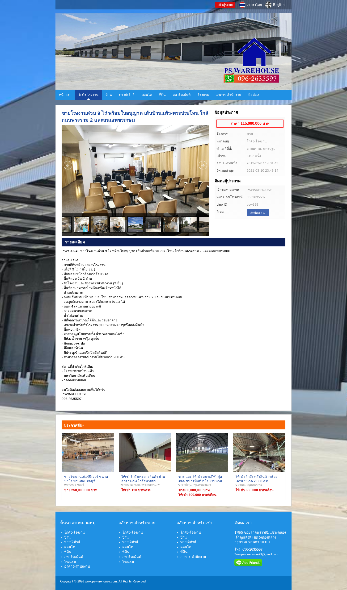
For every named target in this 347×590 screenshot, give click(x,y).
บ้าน (109, 94)
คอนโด (147, 94)
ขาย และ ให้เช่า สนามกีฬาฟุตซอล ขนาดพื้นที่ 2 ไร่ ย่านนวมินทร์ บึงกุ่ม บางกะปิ (200, 481)
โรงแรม (203, 94)
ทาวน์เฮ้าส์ (127, 94)
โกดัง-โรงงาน (88, 94)
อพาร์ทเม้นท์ (181, 94)
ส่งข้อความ (257, 212)
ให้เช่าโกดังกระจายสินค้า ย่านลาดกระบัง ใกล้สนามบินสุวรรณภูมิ (143, 481)
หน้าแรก (65, 94)
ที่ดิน (162, 94)
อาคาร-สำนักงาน (228, 94)
